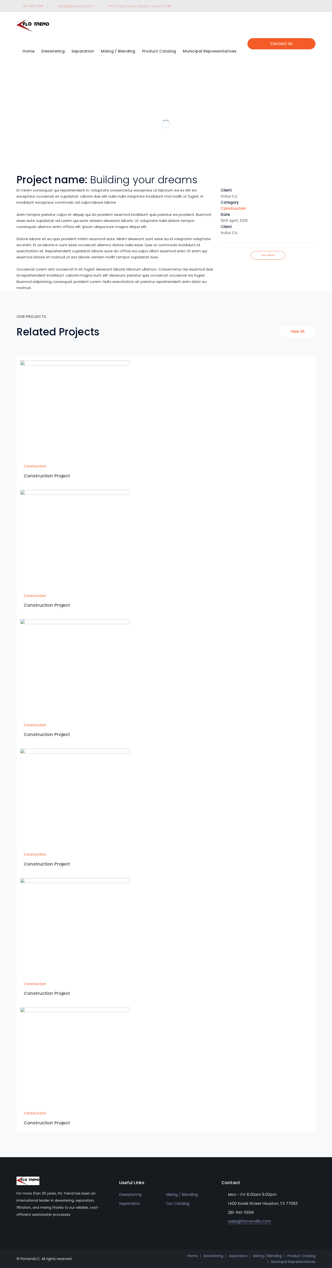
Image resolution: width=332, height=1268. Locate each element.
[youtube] (25, 1229)
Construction (233, 208)
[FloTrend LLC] (33, 25)
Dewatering (130, 1194)
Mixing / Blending (182, 1194)
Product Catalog (301, 1255)
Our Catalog (177, 1203)
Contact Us (281, 43)
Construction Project (47, 476)
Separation (129, 1203)
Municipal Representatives (293, 1261)
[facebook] (18, 1229)
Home (193, 1255)
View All (297, 331)
